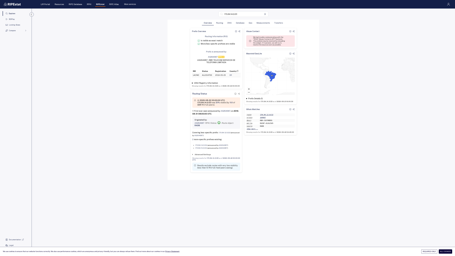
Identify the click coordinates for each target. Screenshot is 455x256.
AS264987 (225, 111)
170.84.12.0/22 (224, 133)
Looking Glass (14, 25)
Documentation (15, 240)
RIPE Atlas (114, 4)
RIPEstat (100, 4)
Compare (12, 31)
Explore (12, 13)
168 (231, 102)
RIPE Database (75, 4)
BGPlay (12, 19)
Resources (59, 4)
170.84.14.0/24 (201, 145)
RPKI (89, 4)
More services (130, 4)
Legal (11, 245)
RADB (197, 125)
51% (218, 102)
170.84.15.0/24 (201, 148)
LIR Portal (45, 4)
